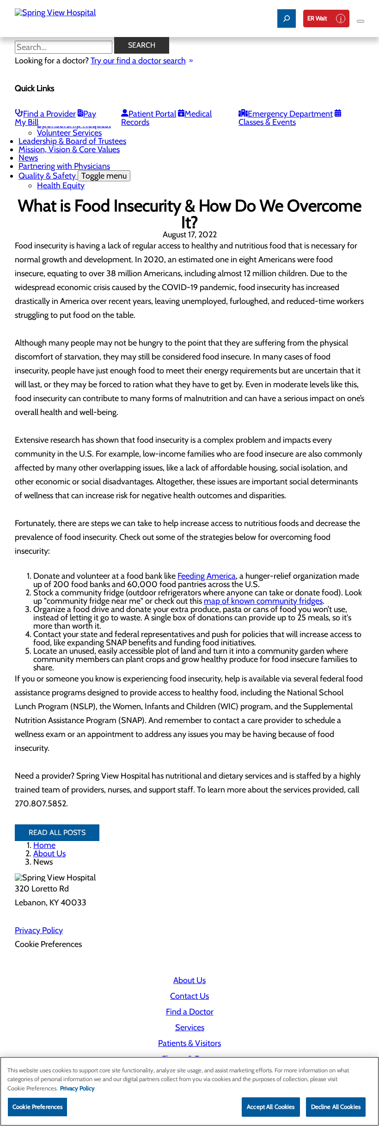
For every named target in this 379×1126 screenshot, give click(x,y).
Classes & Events (267, 122)
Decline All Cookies (336, 1106)
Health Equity (61, 185)
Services (189, 1027)
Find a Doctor (190, 1012)
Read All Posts (57, 832)
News (28, 158)
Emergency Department (290, 114)
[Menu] (360, 21)
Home (44, 845)
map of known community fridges (263, 601)
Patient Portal (152, 114)
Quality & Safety (72, 176)
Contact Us (189, 996)
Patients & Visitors (189, 1043)
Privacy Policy (39, 930)
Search (141, 45)
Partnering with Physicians (64, 166)
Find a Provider (49, 114)
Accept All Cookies (270, 1106)
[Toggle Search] (286, 18)
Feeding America (206, 576)
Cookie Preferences (37, 1106)
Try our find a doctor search (138, 61)
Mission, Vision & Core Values (69, 149)
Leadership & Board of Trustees (72, 141)
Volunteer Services (69, 133)
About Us (49, 853)
